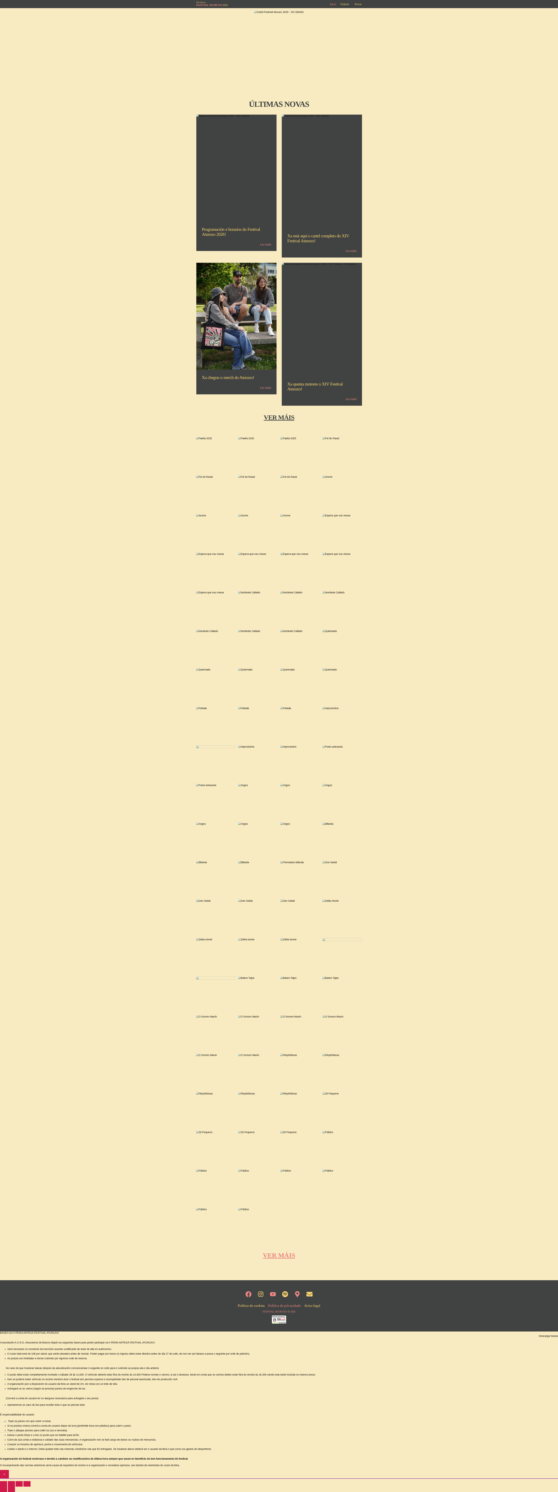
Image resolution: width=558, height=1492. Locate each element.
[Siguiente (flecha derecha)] (11, 1489)
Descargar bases (548, 1336)
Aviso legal (312, 1306)
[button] (345, 4)
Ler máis (265, 244)
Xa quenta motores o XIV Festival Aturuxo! (315, 386)
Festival (344, 4)
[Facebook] (248, 1294)
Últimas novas (279, 104)
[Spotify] (285, 1294)
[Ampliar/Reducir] (3, 1483)
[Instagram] (261, 1294)
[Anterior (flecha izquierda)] (3, 1489)
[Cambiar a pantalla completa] (11, 1483)
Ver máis (279, 417)
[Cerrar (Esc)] (27, 1483)
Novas (358, 4)
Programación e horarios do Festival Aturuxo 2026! (231, 232)
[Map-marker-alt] (297, 1294)
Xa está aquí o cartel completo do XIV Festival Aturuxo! (318, 238)
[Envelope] (309, 1294)
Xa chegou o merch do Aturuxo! (228, 377)
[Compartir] (19, 1483)
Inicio (333, 4)
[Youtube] (273, 1294)
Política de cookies (251, 1306)
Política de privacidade (284, 1306)
